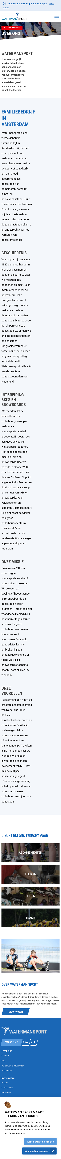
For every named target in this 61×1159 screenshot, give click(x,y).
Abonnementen (30, 852)
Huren (30, 896)
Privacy (4, 1082)
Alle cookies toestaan (36, 1151)
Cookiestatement (17, 1133)
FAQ (3, 1060)
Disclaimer (6, 1092)
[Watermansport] (14, 16)
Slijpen (30, 874)
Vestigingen (6, 1070)
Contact (5, 1055)
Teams (30, 918)
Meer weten (15, 1011)
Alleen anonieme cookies (40, 1141)
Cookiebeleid (7, 1087)
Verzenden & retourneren (12, 1066)
